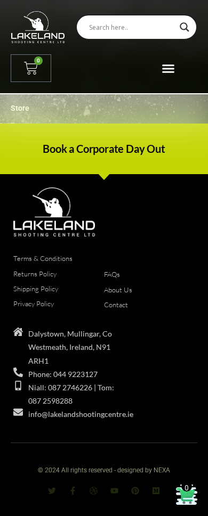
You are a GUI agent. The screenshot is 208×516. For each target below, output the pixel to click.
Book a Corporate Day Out (104, 148)
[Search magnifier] (184, 27)
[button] (168, 68)
